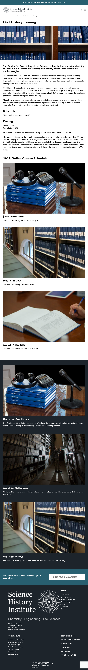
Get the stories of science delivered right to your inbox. (22, 576)
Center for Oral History (30, 16)
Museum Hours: (29, 2)
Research (7, 16)
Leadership (65, 595)
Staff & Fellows (66, 597)
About (63, 591)
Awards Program (67, 602)
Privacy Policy (35, 665)
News (63, 604)
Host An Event (66, 643)
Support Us (65, 651)
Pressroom (64, 606)
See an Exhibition (67, 636)
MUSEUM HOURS (14, 636)
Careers (64, 609)
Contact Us (65, 647)
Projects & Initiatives (68, 599)
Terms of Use (45, 665)
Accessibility (35, 667)
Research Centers (16, 16)
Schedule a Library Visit (70, 640)
